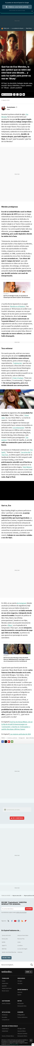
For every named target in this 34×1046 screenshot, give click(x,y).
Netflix (3, 942)
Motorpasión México (22, 1036)
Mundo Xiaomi (5, 991)
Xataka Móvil (5, 983)
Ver (17, 818)
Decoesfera (4, 1017)
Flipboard (20, 94)
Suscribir (29, 909)
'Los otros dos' (26, 452)
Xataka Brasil (5, 1031)
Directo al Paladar (6, 1003)
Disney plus (5, 939)
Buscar (31, 964)
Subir (27, 972)
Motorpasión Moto (22, 1006)
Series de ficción (6, 935)
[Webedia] (6, 973)
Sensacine (20, 992)
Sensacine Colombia (22, 1033)
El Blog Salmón (21, 1015)
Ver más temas (6, 957)
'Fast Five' (4, 455)
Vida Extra (20, 983)
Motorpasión (21, 1003)
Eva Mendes (31, 738)
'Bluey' (10, 625)
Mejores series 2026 (17, 895)
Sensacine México (22, 1031)
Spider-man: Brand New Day (9, 952)
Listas (19, 942)
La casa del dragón (22, 949)
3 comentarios (8, 94)
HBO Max (4, 949)
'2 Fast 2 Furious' (17, 378)
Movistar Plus (21, 939)
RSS (22, 920)
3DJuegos (20, 981)
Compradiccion (5, 1019)
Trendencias (4, 1015)
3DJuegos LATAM (21, 1028)
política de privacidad (21, 912)
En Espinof (5, 293)
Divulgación (22, 738)
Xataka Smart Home (6, 988)
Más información (14, 1044)
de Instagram (21, 603)
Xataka (3, 981)
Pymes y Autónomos (22, 1017)
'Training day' (17, 363)
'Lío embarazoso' (18, 428)
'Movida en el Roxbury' (17, 306)
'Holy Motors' (27, 467)
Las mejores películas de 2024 (20, 734)
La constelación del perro (18, 28)
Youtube (15, 920)
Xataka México (5, 1028)
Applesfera (4, 986)
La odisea (20, 945)
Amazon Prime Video (23, 935)
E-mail (23, 94)
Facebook (14, 94)
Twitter (17, 94)
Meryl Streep (29, 28)
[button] (12, 107)
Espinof (19, 994)
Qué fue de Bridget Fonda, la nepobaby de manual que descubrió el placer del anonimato (16, 296)
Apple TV (4, 945)
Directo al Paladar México (8, 1036)
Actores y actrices (12, 738)
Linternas (20, 952)
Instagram (18, 920)
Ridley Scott (6, 28)
